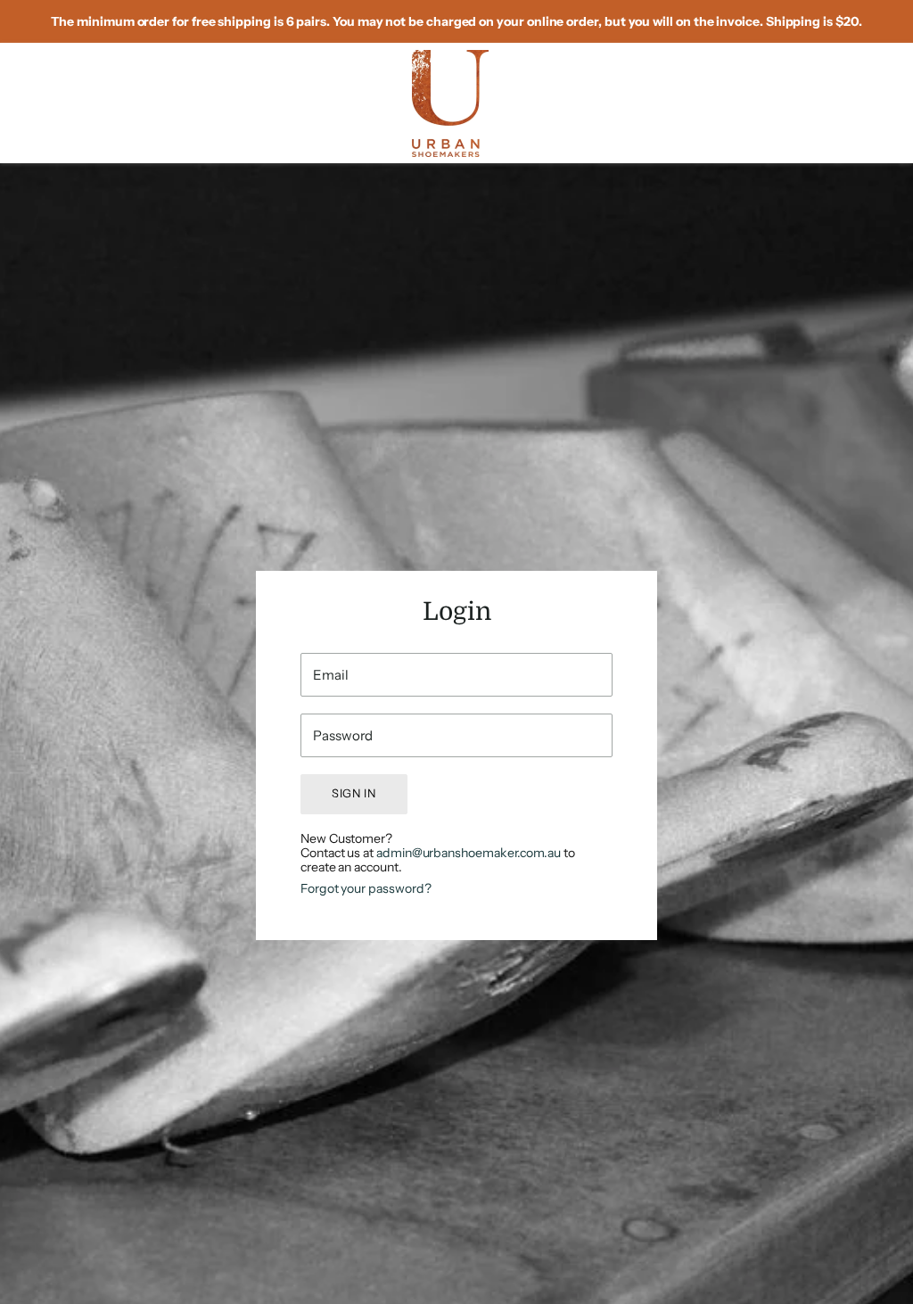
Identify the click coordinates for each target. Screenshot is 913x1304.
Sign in (354, 793)
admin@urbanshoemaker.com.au (468, 853)
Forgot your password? (365, 888)
